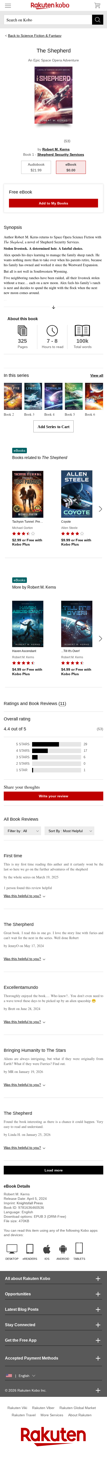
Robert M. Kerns (56, 149)
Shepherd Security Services (60, 154)
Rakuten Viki (17, 1408)
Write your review (53, 796)
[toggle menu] (8, 5)
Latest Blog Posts (22, 1309)
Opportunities (18, 1294)
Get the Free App (21, 1340)
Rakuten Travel (24, 1415)
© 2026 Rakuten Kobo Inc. (26, 1390)
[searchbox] (53, 20)
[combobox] (22, 830)
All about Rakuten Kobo (27, 1278)
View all (96, 375)
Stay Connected (20, 1325)
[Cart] (97, 5)
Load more (54, 1170)
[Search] (97, 20)
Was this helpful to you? (22, 896)
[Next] (100, 509)
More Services (52, 1415)
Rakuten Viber (43, 1408)
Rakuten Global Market (77, 1408)
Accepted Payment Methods (31, 1358)
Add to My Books (53, 203)
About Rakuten (80, 1415)
